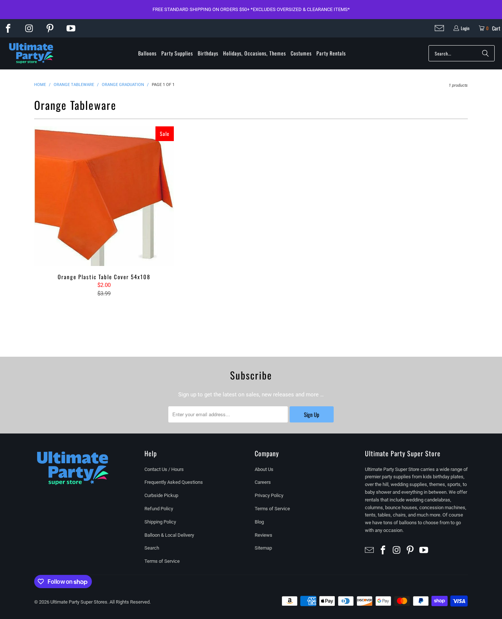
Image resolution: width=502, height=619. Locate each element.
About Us (264, 469)
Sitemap (263, 548)
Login (465, 28)
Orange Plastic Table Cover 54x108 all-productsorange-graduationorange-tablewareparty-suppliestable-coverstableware (104, 196)
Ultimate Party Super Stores (78, 602)
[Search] (485, 53)
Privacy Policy (269, 495)
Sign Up (311, 414)
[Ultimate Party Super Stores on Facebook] (8, 28)
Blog (259, 522)
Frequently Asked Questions (173, 482)
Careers (263, 482)
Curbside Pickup (161, 495)
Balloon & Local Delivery (169, 535)
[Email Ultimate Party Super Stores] (439, 28)
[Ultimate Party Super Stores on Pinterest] (50, 28)
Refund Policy (158, 508)
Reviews (263, 535)
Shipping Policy (160, 522)
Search (151, 548)
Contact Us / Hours (164, 469)
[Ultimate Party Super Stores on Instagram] (29, 28)
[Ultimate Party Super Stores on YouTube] (71, 28)
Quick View (104, 212)
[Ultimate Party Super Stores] (31, 53)
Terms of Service (162, 561)
